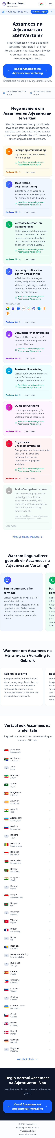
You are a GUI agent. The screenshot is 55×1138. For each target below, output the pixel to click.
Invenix (33, 1134)
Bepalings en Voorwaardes (27, 1127)
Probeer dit (12, 172)
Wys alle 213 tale (25, 1059)
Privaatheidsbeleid (27, 1131)
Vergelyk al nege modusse (26, 536)
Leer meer (30, 172)
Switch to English (39, 11)
